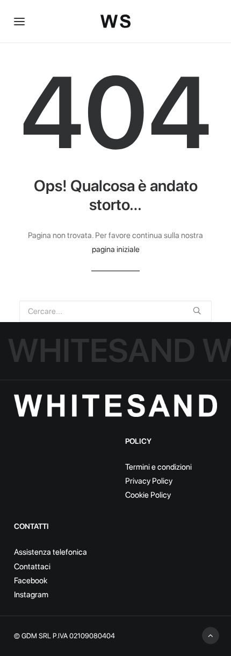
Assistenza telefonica (50, 552)
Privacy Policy (148, 481)
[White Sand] (115, 21)
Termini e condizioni (158, 467)
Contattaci (32, 566)
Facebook (30, 580)
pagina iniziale (116, 249)
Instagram (31, 594)
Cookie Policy (148, 495)
